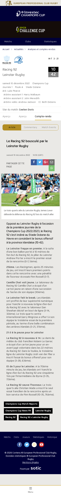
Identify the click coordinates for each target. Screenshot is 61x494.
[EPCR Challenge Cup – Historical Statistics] (30, 29)
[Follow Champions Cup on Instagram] (34, 444)
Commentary (30, 127)
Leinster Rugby (43, 411)
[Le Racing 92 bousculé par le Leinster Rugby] (34, 162)
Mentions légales (30, 462)
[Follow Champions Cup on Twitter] (26, 444)
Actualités (18, 49)
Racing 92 (10, 417)
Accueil (6, 49)
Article (12, 127)
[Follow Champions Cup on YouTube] (41, 444)
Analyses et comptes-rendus (41, 49)
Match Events (49, 127)
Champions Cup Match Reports (21, 404)
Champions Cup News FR (18, 411)
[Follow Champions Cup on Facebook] (19, 444)
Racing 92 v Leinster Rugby (34, 417)
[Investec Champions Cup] (30, 13)
